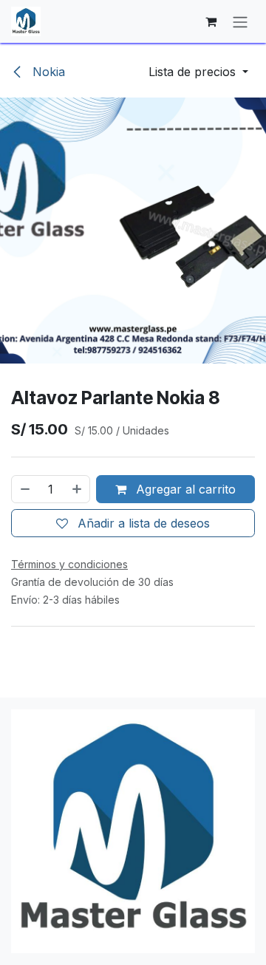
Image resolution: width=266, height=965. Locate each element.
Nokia (47, 71)
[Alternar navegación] (240, 21)
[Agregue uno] (77, 489)
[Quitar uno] (24, 489)
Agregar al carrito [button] (184, 489)
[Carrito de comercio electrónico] (210, 21)
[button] (198, 72)
